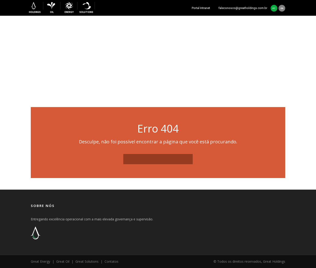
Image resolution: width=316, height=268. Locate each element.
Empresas (208, 28)
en (282, 8)
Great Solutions (87, 261)
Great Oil (62, 261)
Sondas (229, 28)
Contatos (267, 28)
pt (274, 8)
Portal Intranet (202, 8)
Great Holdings (179, 28)
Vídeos (248, 28)
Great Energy (40, 261)
